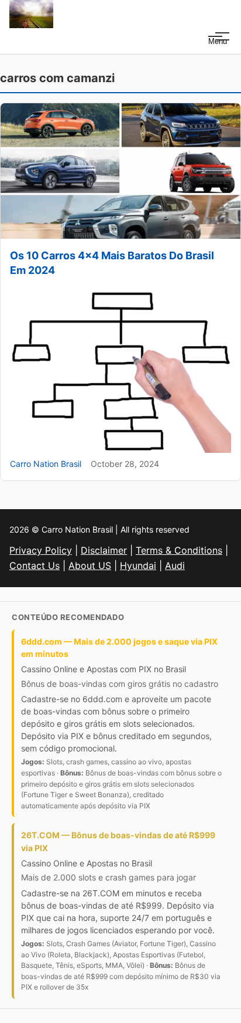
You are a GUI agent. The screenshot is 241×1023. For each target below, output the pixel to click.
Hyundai (138, 565)
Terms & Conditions (179, 550)
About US (89, 565)
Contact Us (34, 565)
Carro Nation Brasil (45, 464)
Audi (175, 565)
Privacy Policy (40, 550)
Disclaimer (104, 550)
